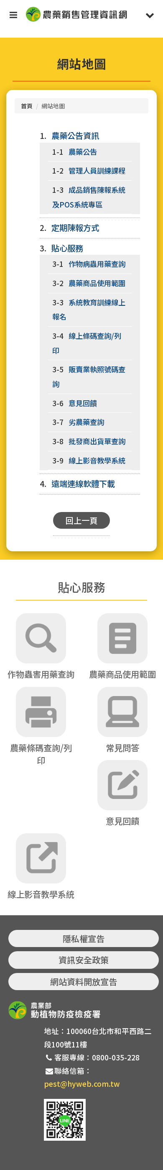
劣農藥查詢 (86, 422)
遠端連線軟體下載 (83, 483)
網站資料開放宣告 (83, 981)
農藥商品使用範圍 (97, 283)
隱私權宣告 (83, 938)
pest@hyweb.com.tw (82, 1083)
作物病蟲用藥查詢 (97, 264)
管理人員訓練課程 (97, 170)
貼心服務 (67, 248)
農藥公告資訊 (75, 135)
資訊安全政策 (84, 960)
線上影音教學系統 (97, 460)
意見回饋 (83, 403)
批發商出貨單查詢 (97, 441)
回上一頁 (81, 520)
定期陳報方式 (75, 227)
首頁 (27, 106)
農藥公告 (83, 151)
